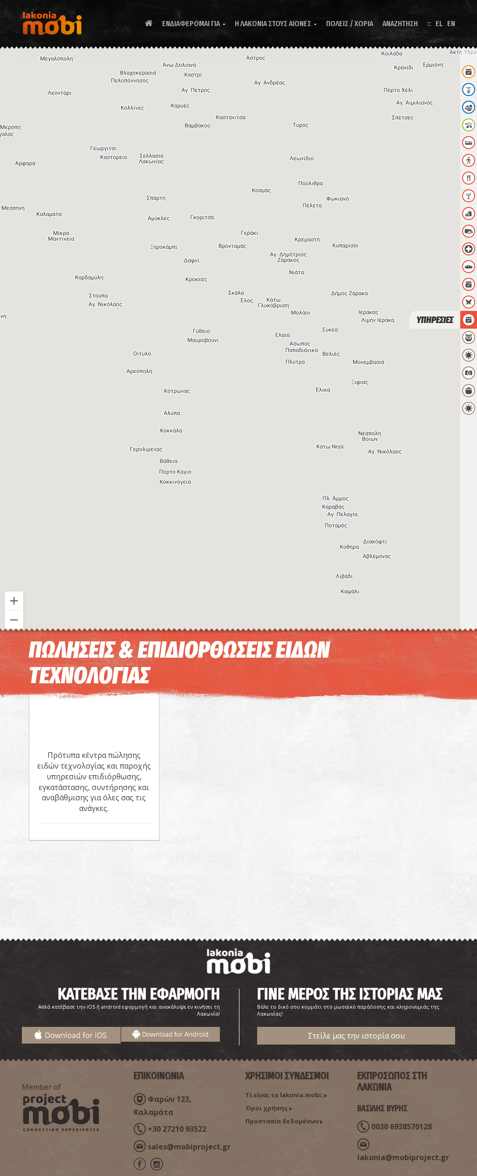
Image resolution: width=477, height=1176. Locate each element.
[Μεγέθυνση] (14, 600)
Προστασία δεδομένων (282, 1121)
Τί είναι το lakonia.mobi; (284, 1095)
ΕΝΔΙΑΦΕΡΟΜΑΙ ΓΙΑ (193, 23)
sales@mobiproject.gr (189, 1147)
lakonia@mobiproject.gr (403, 1157)
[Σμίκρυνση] (14, 620)
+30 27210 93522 (177, 1129)
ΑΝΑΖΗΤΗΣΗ (400, 23)
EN (451, 24)
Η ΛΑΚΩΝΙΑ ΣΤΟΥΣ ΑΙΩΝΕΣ (276, 23)
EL (439, 24)
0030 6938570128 (401, 1126)
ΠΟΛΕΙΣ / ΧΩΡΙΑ (349, 23)
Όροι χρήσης (266, 1108)
